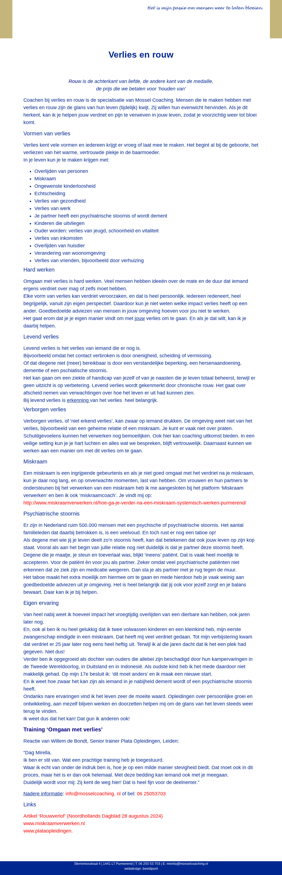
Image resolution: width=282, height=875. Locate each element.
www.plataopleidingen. (48, 831)
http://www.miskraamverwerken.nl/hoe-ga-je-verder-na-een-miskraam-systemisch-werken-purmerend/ (134, 503)
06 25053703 (151, 793)
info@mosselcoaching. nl (93, 793)
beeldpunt (150, 869)
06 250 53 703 (149, 864)
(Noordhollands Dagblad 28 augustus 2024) (93, 816)
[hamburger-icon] (256, 30)
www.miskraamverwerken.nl (54, 823)
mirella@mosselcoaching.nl (187, 864)
